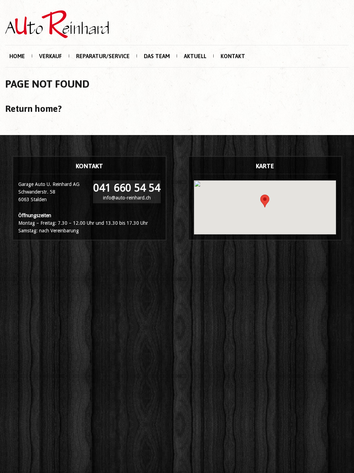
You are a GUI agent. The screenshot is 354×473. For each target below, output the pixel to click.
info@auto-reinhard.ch (127, 197)
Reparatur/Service (103, 56)
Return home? (33, 109)
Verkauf (50, 56)
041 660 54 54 (126, 188)
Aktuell (195, 56)
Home (17, 56)
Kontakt (233, 56)
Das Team (157, 56)
